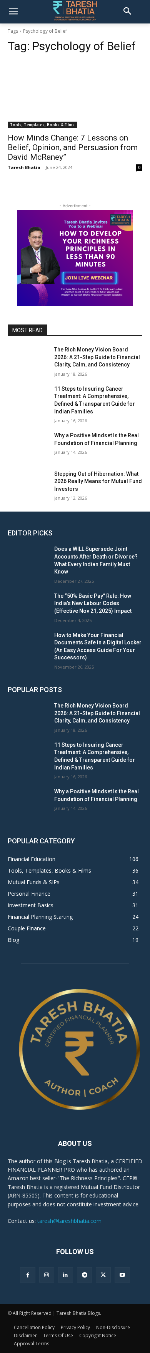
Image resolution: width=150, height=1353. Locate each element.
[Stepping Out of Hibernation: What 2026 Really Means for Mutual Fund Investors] (28, 484)
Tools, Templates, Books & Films (42, 124)
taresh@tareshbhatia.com (69, 1220)
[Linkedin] (65, 1274)
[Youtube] (122, 1274)
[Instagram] (46, 1274)
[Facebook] (27, 1274)
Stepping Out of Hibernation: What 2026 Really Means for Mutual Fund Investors (98, 481)
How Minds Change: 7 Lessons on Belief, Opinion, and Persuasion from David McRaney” (73, 147)
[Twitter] (103, 1274)
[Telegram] (84, 1274)
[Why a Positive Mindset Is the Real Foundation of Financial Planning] (28, 446)
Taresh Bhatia (24, 167)
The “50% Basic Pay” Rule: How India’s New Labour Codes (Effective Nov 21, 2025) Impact (93, 603)
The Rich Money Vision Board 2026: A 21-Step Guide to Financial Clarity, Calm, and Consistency (97, 357)
